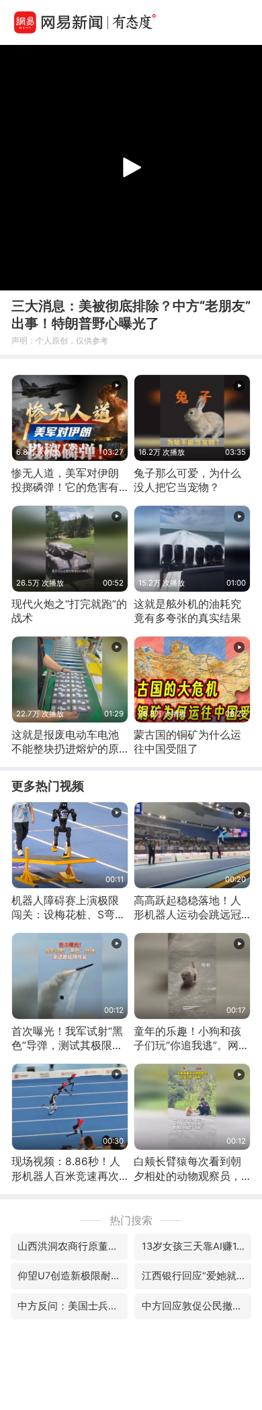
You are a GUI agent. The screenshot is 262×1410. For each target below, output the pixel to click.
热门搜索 (131, 1220)
